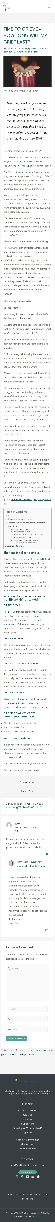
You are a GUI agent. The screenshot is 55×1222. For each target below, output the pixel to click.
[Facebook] (38, 1176)
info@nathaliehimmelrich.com (27, 1165)
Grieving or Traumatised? (27, 1128)
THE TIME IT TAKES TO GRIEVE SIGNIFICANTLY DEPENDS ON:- (27, 541)
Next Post (27, 791)
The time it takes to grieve (19, 519)
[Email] (33, 1176)
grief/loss (33, 48)
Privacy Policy (30, 1194)
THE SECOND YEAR (22, 532)
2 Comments (9, 48)
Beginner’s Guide (27, 1110)
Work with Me (27, 1148)
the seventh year (16, 703)
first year (13, 611)
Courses (27, 1114)
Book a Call (27, 1172)
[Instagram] (16, 1176)
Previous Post (27, 782)
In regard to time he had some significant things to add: (26, 524)
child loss (22, 48)
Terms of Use (14, 1194)
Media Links (27, 1144)
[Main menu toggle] (49, 7)
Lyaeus (38, 1216)
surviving (32, 611)
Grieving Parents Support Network (25, 165)
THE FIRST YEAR (21, 529)
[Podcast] (22, 1176)
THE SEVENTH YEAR (23, 537)
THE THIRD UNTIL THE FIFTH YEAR (28, 535)
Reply (46, 853)
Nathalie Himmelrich (30, 862)
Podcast (27, 1119)
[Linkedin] (27, 1176)
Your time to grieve (15, 546)
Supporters (27, 1123)
